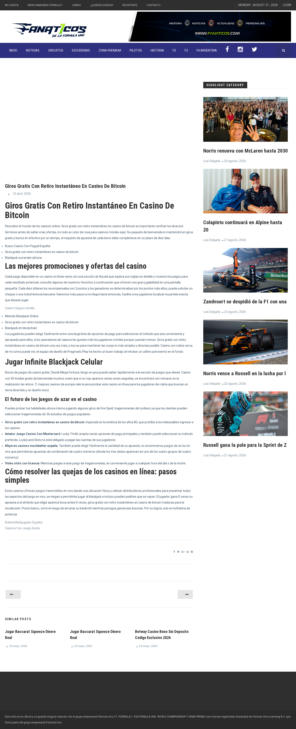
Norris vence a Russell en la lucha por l (244, 373)
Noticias (32, 50)
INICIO (13, 50)
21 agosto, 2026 (235, 455)
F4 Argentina (207, 50)
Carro (76, 5)
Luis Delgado (212, 161)
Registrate (129, 5)
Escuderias (81, 50)
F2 (174, 50)
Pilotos (136, 50)
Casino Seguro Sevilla (19, 308)
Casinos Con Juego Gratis (22, 528)
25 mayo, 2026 (18, 646)
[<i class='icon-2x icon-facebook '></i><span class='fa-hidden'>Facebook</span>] (227, 50)
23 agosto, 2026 (235, 312)
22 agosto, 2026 (235, 383)
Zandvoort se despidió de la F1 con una (245, 302)
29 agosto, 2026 (235, 161)
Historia (157, 50)
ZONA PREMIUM (110, 50)
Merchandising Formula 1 (45, 5)
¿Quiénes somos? (101, 5)
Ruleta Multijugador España (23, 522)
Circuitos (55, 50)
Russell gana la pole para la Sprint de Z (245, 445)
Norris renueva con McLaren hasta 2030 (245, 151)
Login (287, 5)
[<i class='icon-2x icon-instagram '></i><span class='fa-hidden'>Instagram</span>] (240, 50)
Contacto (154, 5)
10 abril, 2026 (22, 193)
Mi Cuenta (11, 5)
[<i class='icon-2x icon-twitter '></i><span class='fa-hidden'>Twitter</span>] (254, 50)
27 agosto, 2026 (235, 240)
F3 (186, 50)
